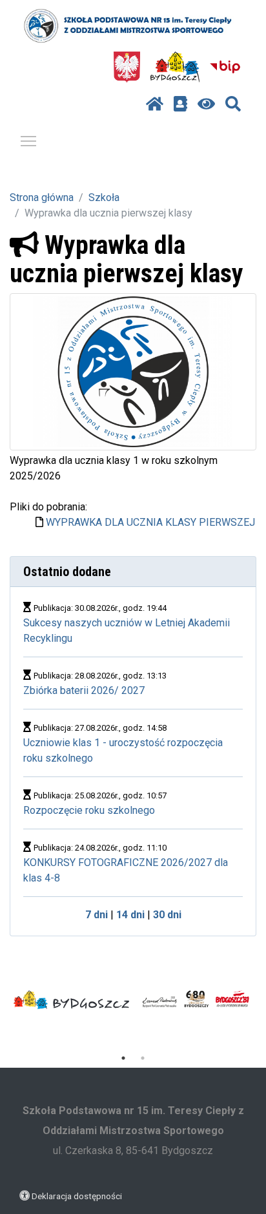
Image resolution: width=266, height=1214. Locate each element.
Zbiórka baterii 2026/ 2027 (84, 690)
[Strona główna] (155, 104)
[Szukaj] (233, 104)
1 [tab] (123, 1058)
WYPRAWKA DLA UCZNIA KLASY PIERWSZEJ (150, 522)
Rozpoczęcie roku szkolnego (89, 810)
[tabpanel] (72, 1000)
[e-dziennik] (180, 104)
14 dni (130, 915)
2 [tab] (142, 1058)
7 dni (96, 915)
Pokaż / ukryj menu (28, 140)
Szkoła (103, 197)
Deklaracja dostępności (77, 1196)
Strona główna (42, 197)
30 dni (167, 915)
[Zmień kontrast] (206, 104)
